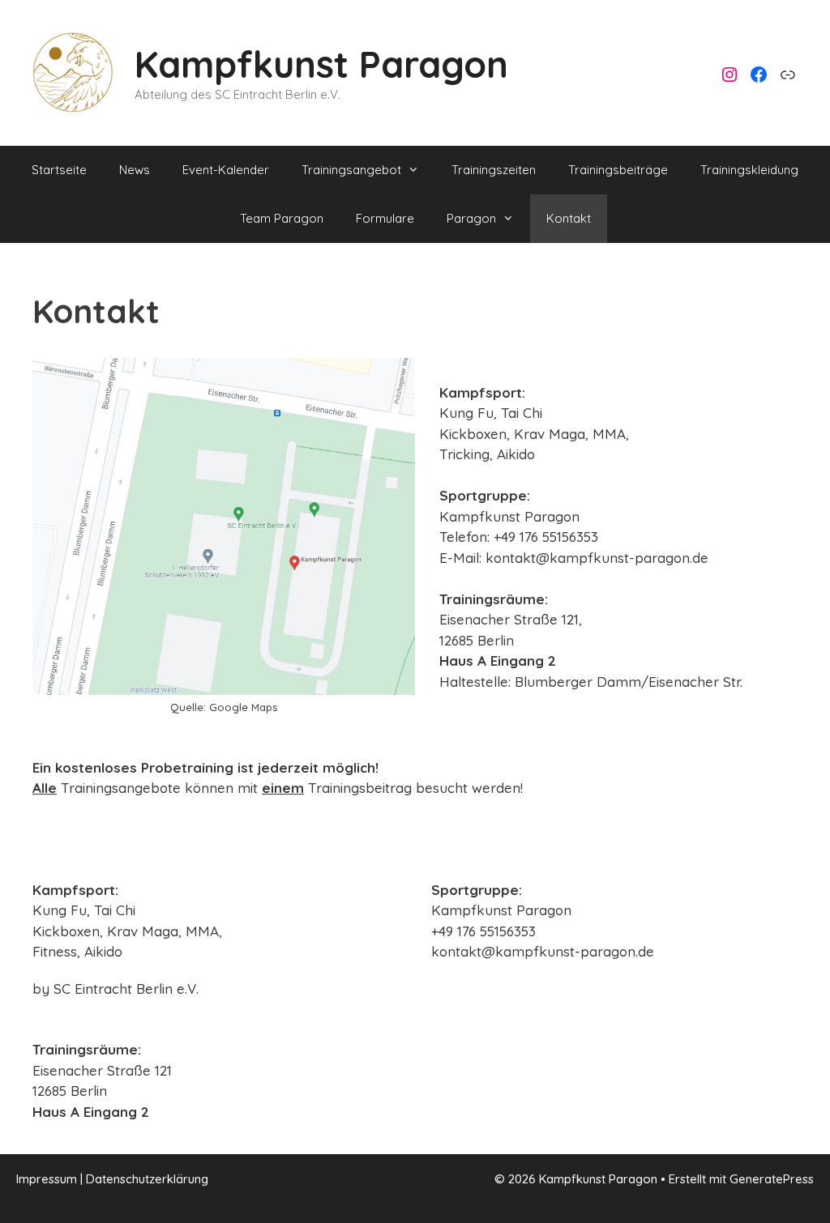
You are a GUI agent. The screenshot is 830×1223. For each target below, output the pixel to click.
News (134, 169)
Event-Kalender (225, 169)
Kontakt (568, 218)
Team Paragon (281, 218)
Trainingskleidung (749, 169)
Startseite (59, 169)
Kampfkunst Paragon (321, 64)
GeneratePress (771, 1179)
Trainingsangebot (351, 169)
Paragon (471, 218)
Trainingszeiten (493, 169)
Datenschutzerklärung (147, 1179)
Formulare (385, 218)
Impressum (46, 1179)
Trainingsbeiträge (618, 169)
